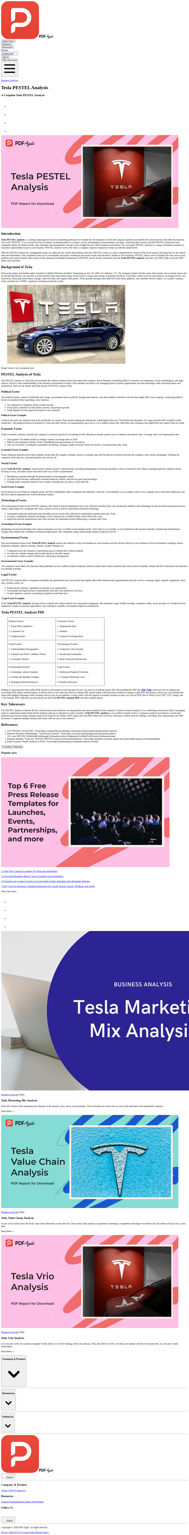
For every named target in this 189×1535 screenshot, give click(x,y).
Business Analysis (9, 1094)
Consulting (6, 747)
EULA (18, 1532)
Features (5, 1502)
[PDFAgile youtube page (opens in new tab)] (3, 1515)
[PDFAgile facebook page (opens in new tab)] (16, 1515)
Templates (13, 1502)
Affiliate (40, 1502)
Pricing (4, 50)
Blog (20, 1502)
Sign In (5, 57)
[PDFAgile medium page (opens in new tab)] (11, 1515)
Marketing (18, 747)
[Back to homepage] (27, 38)
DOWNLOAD (8, 54)
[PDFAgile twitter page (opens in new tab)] (20, 1515)
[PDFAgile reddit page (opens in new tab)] (7, 1515)
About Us (5, 1490)
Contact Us (20, 1490)
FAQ (12, 1490)
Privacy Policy (8, 1532)
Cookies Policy (28, 1532)
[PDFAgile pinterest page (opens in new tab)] (24, 1515)
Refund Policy (42, 1532)
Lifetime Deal (29, 1502)
